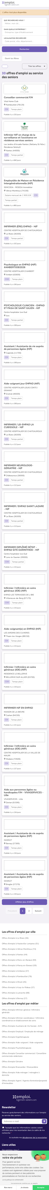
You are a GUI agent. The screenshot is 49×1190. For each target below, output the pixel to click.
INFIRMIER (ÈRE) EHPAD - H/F (21, 226)
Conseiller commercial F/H (18, 97)
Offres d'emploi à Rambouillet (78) (17, 976)
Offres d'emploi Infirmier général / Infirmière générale (21, 1011)
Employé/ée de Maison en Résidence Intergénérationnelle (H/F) (24, 182)
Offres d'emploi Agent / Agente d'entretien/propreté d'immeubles (24, 1082)
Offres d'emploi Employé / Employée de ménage (22, 1031)
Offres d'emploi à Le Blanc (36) (15, 938)
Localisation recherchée (15, 38)
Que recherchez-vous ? (14, 20)
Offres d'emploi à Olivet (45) (14, 982)
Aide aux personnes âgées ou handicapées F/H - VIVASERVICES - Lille (23, 792)
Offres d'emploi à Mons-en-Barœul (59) (19, 960)
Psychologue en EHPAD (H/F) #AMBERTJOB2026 (20, 266)
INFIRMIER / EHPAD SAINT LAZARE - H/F (24, 508)
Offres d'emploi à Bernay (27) (14, 998)
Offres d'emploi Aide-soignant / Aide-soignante (22, 1042)
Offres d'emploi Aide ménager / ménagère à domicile (20, 1073)
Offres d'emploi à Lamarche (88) (15, 993)
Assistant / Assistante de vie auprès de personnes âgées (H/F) (24, 348)
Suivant (38, 911)
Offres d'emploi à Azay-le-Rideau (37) (18, 987)
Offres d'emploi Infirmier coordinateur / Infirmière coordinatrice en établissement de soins (23, 1019)
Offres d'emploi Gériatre (12, 1061)
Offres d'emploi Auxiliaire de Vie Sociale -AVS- (22, 1026)
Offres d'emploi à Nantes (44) (14, 954)
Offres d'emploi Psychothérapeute (16, 1048)
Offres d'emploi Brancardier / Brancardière (20, 1067)
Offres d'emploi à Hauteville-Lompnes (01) (20, 943)
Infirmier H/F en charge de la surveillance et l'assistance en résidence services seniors (20, 137)
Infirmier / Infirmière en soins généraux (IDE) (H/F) (20, 589)
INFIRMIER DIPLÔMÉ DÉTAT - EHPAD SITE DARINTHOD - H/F (21, 549)
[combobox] (24, 23)
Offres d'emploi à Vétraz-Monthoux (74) (19, 949)
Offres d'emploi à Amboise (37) (15, 971)
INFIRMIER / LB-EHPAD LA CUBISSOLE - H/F (19, 426)
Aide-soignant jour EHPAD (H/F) (22, 383)
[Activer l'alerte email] (5, 66)
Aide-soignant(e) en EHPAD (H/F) (22, 628)
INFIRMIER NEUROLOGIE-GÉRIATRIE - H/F (18, 467)
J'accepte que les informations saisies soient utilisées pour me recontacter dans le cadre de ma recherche (23, 1130)
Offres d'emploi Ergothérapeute (15, 1037)
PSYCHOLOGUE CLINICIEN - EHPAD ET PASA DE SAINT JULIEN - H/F (24, 307)
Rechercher (24, 49)
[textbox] (24, 23)
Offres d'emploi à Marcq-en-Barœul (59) (19, 965)
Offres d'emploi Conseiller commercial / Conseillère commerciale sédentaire (24, 1054)
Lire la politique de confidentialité (12, 1180)
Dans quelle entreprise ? (15, 29)
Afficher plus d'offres (24, 902)
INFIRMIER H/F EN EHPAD (18, 707)
